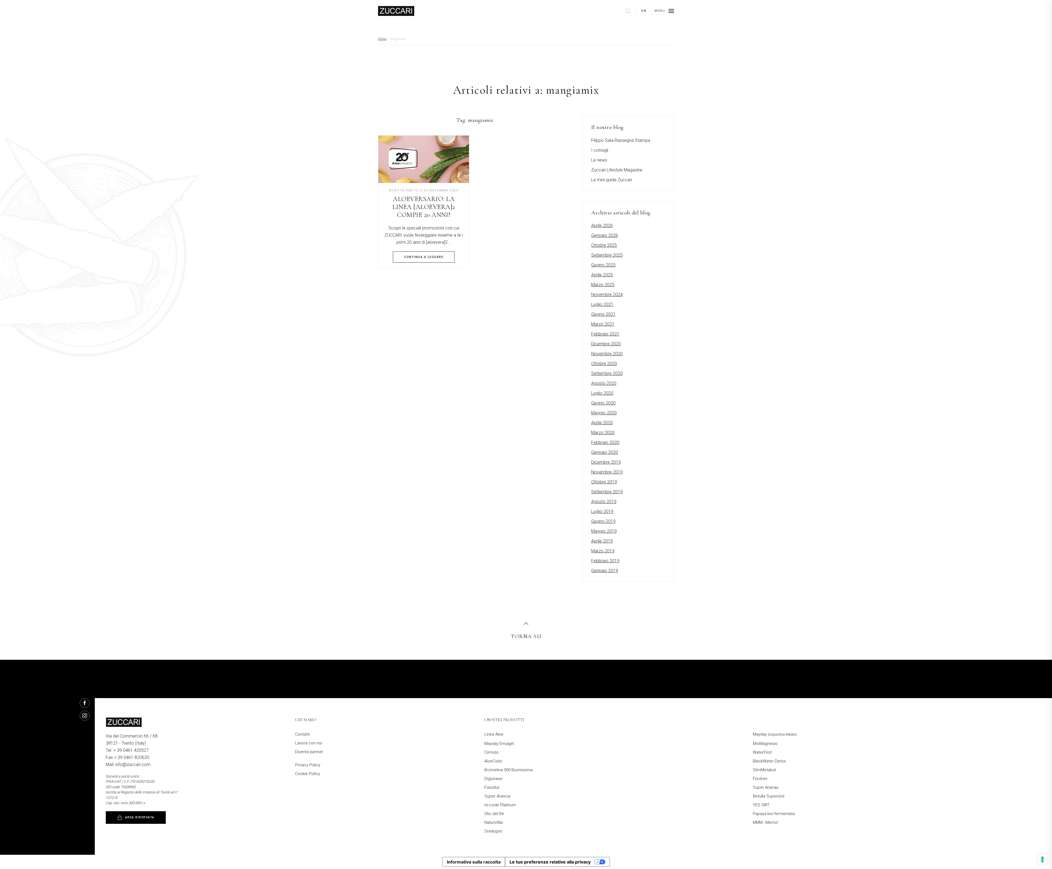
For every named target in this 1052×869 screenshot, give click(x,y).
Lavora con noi (308, 743)
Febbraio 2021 (605, 334)
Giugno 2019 (603, 521)
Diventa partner (309, 751)
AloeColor (493, 761)
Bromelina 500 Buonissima (508, 769)
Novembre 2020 (607, 353)
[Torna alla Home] (396, 11)
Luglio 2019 (602, 511)
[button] (664, 11)
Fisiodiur (492, 787)
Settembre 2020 (607, 373)
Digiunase (493, 778)
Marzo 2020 (602, 432)
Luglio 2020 (602, 393)
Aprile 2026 (602, 225)
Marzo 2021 (602, 324)
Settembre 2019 (607, 491)
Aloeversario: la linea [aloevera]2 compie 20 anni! (423, 207)
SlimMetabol (764, 769)
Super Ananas (766, 787)
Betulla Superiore (769, 796)
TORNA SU (526, 636)
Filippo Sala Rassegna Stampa (620, 140)
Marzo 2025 (602, 284)
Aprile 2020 (602, 422)
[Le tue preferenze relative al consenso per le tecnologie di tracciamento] (1042, 859)
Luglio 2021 (602, 304)
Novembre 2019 (607, 472)
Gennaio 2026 (604, 235)
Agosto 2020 (603, 383)
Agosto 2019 (603, 501)
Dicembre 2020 (606, 343)
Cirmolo (491, 752)
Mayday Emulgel (499, 743)
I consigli (599, 150)
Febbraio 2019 (605, 560)
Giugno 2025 (603, 265)
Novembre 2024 (607, 294)
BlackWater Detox (769, 761)
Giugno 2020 (603, 403)
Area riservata (140, 817)
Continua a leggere (423, 257)
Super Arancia (497, 796)
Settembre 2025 (607, 255)
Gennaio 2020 (604, 452)
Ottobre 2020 (604, 363)
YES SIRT (761, 804)
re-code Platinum (500, 804)
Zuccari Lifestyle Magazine (616, 170)
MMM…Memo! (765, 822)
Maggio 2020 (604, 412)
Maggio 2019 (604, 531)
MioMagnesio (765, 743)
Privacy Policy (307, 764)
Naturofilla (493, 822)
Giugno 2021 (603, 314)
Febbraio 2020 (605, 442)
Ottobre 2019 (604, 481)
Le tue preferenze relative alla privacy (550, 862)
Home (382, 38)
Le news (599, 160)
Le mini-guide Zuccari (611, 179)
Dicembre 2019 (606, 462)
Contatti (302, 734)
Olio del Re (494, 813)
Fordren (760, 778)
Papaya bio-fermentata (774, 813)
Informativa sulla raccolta (474, 862)
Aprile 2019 (602, 541)
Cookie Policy (307, 773)
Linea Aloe (494, 734)
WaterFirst (762, 752)
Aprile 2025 (602, 274)
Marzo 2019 (602, 550)
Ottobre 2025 (604, 245)
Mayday (775, 734)
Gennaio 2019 (604, 570)
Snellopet (493, 831)
